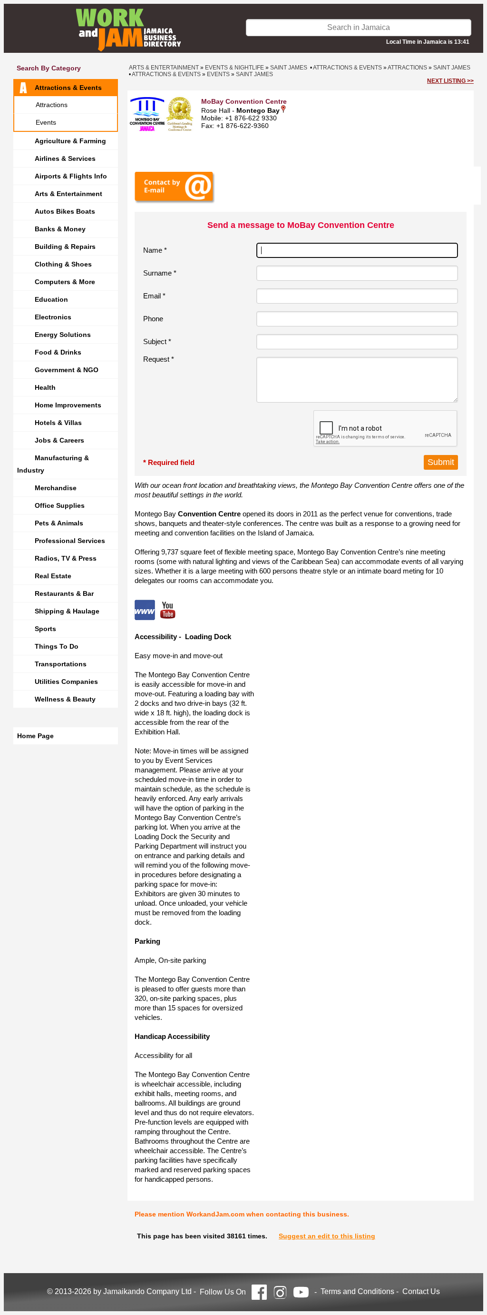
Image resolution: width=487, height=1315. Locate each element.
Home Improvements (68, 405)
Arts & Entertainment (68, 194)
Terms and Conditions (357, 1291)
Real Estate (53, 576)
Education (51, 299)
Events (46, 122)
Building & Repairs (65, 246)
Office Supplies (60, 505)
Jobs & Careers (59, 440)
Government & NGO (66, 370)
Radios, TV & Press (66, 558)
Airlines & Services (65, 158)
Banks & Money (60, 229)
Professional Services (70, 540)
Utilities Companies (66, 681)
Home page (35, 736)
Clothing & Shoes (63, 264)
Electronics (53, 317)
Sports (45, 629)
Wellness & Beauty (65, 699)
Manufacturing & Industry (53, 464)
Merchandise (56, 488)
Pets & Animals (59, 523)
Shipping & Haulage (67, 611)
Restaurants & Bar (64, 593)
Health (45, 387)
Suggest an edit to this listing (327, 1236)
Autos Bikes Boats (65, 211)
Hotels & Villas (58, 422)
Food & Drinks (58, 352)
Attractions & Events (68, 87)
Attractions (52, 105)
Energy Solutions (63, 334)
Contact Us (421, 1291)
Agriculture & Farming (70, 141)
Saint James (288, 67)
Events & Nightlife (234, 67)
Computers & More (65, 282)
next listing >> (450, 81)
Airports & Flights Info (71, 176)
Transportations (61, 664)
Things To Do (56, 646)
